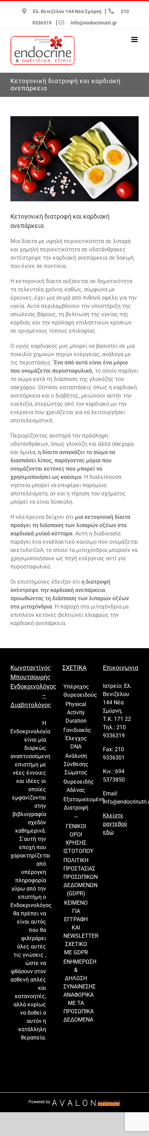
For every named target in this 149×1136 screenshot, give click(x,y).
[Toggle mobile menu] (135, 39)
